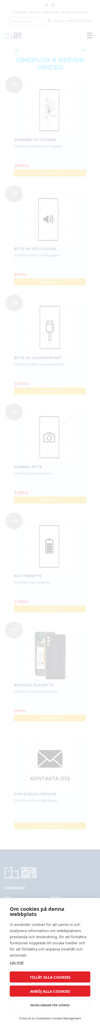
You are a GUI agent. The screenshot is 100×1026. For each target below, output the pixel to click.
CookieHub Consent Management (58, 1018)
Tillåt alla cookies (50, 977)
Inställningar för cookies (50, 1005)
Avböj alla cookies (50, 991)
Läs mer (17, 962)
